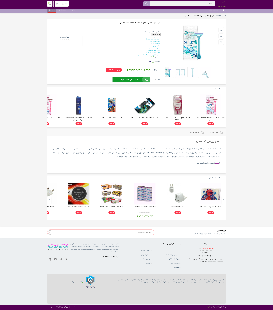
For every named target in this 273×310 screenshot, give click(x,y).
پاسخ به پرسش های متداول (172, 255)
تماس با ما (72, 10)
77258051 (223, 7)
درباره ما (148, 263)
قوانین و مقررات (146, 259)
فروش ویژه (52, 10)
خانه (225, 16)
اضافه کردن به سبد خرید (129, 79)
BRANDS (218, 16)
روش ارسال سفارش (174, 259)
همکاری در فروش (145, 255)
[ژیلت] (150, 62)
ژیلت (153, 62)
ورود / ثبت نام (60, 4)
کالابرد (208, 307)
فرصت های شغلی (144, 251)
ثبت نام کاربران (62, 10)
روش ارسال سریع (175, 263)
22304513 (205, 248)
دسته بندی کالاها (213, 10)
